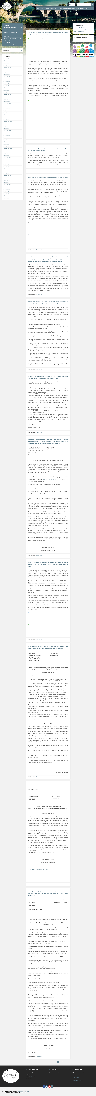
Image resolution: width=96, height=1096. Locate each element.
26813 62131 (76, 1077)
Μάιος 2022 (6, 60)
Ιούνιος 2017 (6, 193)
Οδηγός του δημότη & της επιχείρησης (67, 8)
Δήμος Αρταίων (40, 8)
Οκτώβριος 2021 (7, 76)
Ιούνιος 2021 (6, 85)
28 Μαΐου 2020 (32, 1056)
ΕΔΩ (37, 1052)
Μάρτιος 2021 (6, 92)
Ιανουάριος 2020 (7, 124)
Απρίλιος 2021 (6, 90)
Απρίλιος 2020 (6, 117)
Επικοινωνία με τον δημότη (82, 8)
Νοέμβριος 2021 (7, 74)
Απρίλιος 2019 (6, 144)
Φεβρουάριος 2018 (8, 175)
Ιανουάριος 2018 (7, 178)
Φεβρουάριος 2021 (8, 94)
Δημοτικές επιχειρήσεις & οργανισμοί (12, 35)
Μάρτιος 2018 (6, 173)
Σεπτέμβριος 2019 (7, 133)
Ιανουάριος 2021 (7, 97)
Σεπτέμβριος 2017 (7, 187)
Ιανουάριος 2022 (7, 70)
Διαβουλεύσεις (39, 555)
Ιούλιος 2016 (6, 198)
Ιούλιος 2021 (6, 83)
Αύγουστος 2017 (7, 189)
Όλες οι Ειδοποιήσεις (79, 31)
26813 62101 (32, 1076)
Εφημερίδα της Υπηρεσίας (51, 8)
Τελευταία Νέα (39, 141)
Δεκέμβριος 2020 (7, 99)
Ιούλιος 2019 (6, 137)
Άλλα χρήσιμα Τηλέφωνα (78, 1080)
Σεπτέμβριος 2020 (7, 105)
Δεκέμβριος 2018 (7, 153)
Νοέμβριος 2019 (7, 128)
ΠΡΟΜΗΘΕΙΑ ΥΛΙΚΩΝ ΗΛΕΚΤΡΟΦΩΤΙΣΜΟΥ (38, 869)
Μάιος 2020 (6, 115)
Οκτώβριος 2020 (7, 103)
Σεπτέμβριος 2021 (7, 79)
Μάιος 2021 (6, 88)
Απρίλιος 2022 (6, 63)
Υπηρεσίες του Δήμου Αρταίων (11, 32)
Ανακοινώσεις (39, 432)
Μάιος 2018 (6, 169)
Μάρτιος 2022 (6, 65)
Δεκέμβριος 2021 (7, 72)
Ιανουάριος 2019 (7, 150)
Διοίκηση (6, 30)
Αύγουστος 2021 (7, 81)
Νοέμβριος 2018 (7, 155)
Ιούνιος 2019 (6, 139)
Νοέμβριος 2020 (7, 101)
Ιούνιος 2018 (6, 166)
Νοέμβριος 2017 (7, 182)
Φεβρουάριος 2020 (8, 121)
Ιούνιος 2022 (6, 58)
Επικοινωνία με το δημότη (79, 1072)
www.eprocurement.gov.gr (49, 479)
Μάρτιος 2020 (6, 119)
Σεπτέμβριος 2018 (7, 159)
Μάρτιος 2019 (6, 146)
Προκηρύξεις (39, 884)
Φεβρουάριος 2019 (8, 148)
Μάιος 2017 (6, 195)
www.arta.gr (62, 850)
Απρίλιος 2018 (6, 171)
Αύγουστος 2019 (7, 135)
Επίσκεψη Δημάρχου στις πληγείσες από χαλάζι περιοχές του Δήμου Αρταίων (48, 177)
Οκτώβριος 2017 (7, 184)
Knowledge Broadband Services (24, 1091)
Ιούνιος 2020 (6, 112)
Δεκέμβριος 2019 (7, 126)
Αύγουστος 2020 (7, 108)
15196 (75, 1075)
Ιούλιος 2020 (6, 110)
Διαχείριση (5, 1089)
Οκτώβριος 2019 (7, 130)
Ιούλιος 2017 (6, 191)
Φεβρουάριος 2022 (8, 67)
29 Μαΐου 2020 (32, 141)
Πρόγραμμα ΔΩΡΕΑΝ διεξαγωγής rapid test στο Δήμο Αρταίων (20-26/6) (83, 28)
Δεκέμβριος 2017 (7, 180)
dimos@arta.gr (31, 1078)
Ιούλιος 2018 (6, 164)
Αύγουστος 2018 (7, 162)
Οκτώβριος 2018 (7, 157)
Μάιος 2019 (6, 142)
